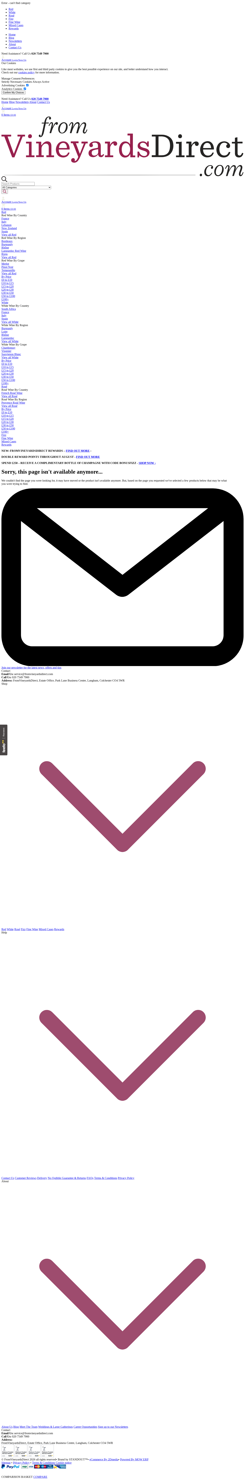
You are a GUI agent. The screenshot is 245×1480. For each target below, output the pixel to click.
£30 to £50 (7, 292)
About (12, 44)
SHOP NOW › (147, 462)
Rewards (14, 28)
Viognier (6, 351)
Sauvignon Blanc (11, 354)
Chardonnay (8, 347)
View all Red (8, 234)
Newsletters (15, 41)
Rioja (4, 254)
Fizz (11, 18)
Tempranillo (8, 270)
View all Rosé (9, 396)
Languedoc (7, 338)
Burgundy (7, 244)
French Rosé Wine (11, 392)
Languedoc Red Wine (13, 250)
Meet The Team (28, 1426)
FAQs (90, 1178)
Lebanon (6, 225)
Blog (11, 37)
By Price (6, 276)
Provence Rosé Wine (13, 402)
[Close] (122, 1470)
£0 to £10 (6, 279)
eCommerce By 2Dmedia (103, 1459)
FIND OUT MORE (78, 450)
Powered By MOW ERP (134, 1459)
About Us (7, 1426)
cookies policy (26, 72)
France (5, 218)
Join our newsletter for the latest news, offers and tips (31, 667)
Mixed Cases (16, 25)
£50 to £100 (8, 296)
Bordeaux (7, 241)
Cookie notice (64, 1462)
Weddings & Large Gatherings (55, 1426)
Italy (3, 221)
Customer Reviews (25, 1178)
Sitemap (6, 1462)
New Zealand (9, 228)
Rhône (5, 247)
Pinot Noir (7, 267)
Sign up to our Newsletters (113, 1426)
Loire (4, 331)
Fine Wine (14, 22)
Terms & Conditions (105, 1178)
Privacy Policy (126, 1178)
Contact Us (15, 47)
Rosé (11, 15)
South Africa (8, 309)
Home (12, 34)
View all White (9, 321)
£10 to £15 (7, 283)
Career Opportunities (85, 1426)
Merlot (5, 263)
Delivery (42, 1178)
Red (11, 9)
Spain (4, 231)
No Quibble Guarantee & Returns (67, 1178)
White (12, 12)
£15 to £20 (7, 286)
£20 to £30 (7, 289)
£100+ (5, 299)
